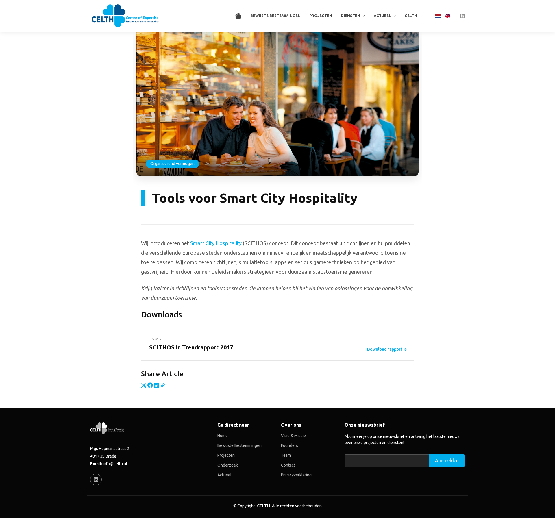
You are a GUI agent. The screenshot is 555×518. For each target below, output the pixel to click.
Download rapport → (387, 349)
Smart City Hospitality (216, 243)
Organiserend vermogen (172, 163)
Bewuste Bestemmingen (275, 16)
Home (222, 436)
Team (286, 455)
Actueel (224, 475)
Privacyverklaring (296, 475)
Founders (289, 445)
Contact (288, 465)
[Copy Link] (162, 385)
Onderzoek (227, 465)
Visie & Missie (293, 436)
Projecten (320, 16)
